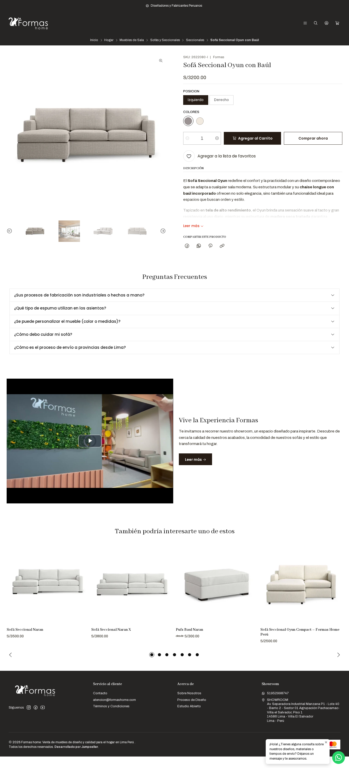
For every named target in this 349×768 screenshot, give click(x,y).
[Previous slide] (10, 231)
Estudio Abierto (189, 706)
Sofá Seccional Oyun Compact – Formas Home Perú (300, 632)
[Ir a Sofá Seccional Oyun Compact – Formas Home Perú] (301, 584)
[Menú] (305, 23)
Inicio (94, 40)
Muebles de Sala (132, 40)
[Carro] (337, 23)
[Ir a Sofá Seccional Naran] (47, 584)
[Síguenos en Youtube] (42, 707)
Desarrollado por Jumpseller (76, 747)
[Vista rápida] (82, 589)
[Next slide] (162, 231)
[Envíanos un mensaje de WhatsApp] (338, 757)
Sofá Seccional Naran (25, 629)
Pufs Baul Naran (189, 629)
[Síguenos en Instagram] (28, 707)
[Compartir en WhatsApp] (199, 246)
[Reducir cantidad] (187, 138)
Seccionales (195, 40)
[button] (152, 655)
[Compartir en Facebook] (187, 246)
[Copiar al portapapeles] (222, 246)
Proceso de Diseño (191, 700)
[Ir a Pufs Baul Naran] (217, 584)
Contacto (100, 693)
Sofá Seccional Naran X (111, 629)
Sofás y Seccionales (165, 40)
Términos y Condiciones (111, 706)
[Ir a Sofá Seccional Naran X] (132, 584)
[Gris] (188, 121)
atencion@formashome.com (114, 700)
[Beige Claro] (200, 121)
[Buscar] (315, 23)
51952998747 (278, 693)
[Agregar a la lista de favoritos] (82, 578)
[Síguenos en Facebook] (35, 707)
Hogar (108, 40)
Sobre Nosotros (189, 693)
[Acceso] (326, 23)
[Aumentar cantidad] (217, 138)
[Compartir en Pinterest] (210, 246)
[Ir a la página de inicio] (28, 23)
